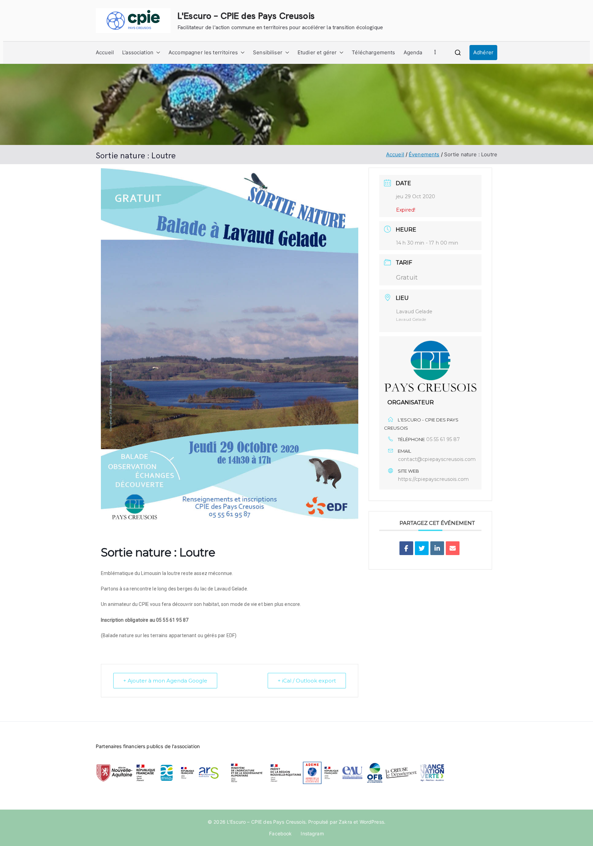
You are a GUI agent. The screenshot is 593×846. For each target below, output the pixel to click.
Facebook (280, 833)
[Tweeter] (422, 548)
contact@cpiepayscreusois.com (437, 459)
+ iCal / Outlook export (307, 680)
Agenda (413, 52)
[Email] (453, 548)
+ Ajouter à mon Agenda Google (165, 680)
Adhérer (483, 52)
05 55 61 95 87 (443, 439)
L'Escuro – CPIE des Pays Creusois (246, 16)
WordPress (372, 822)
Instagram (312, 833)
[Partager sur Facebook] (406, 548)
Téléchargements (373, 52)
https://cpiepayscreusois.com (433, 479)
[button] (156, 52)
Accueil (105, 52)
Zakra (345, 822)
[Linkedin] (437, 548)
